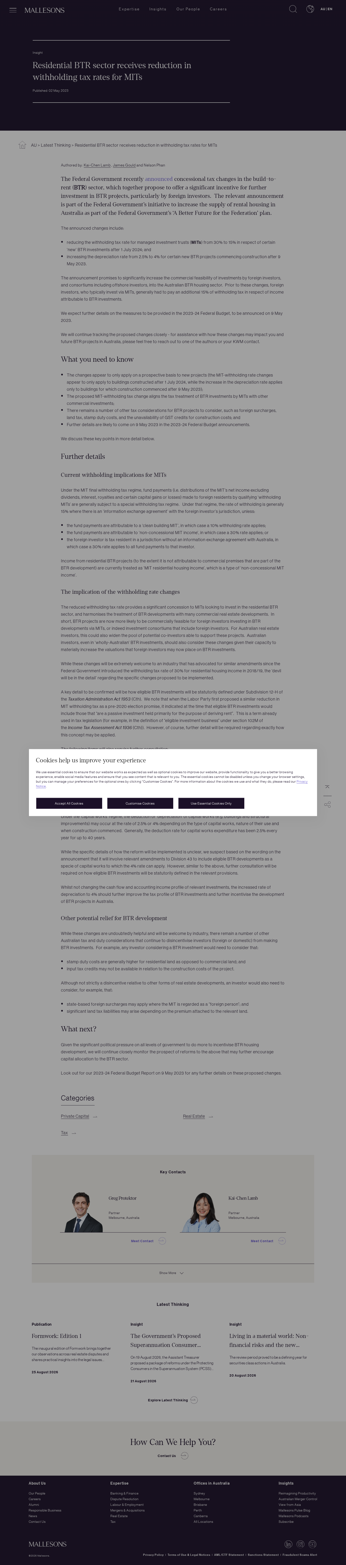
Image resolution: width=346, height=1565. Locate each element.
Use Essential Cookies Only (211, 803)
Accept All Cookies (69, 803)
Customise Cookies (140, 803)
